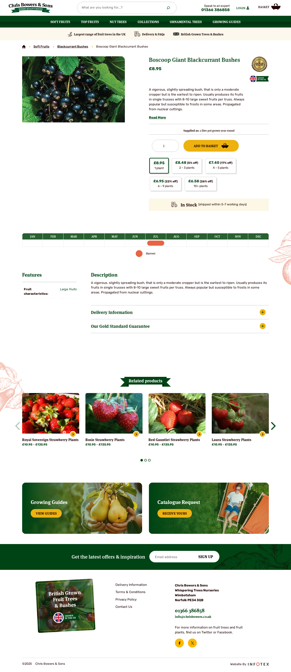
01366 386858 (215, 10)
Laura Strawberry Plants (231, 439)
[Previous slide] (19, 426)
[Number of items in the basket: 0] (269, 6)
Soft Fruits (41, 46)
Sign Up (205, 556)
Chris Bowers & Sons (50, 664)
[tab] (141, 460)
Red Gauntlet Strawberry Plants (174, 439)
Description (104, 274)
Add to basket (206, 145)
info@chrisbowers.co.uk (193, 616)
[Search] (168, 8)
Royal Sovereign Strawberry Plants (50, 439)
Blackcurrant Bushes (72, 46)
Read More (157, 117)
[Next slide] (272, 426)
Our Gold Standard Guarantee (120, 326)
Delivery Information (112, 312)
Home (24, 46)
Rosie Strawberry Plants (105, 439)
